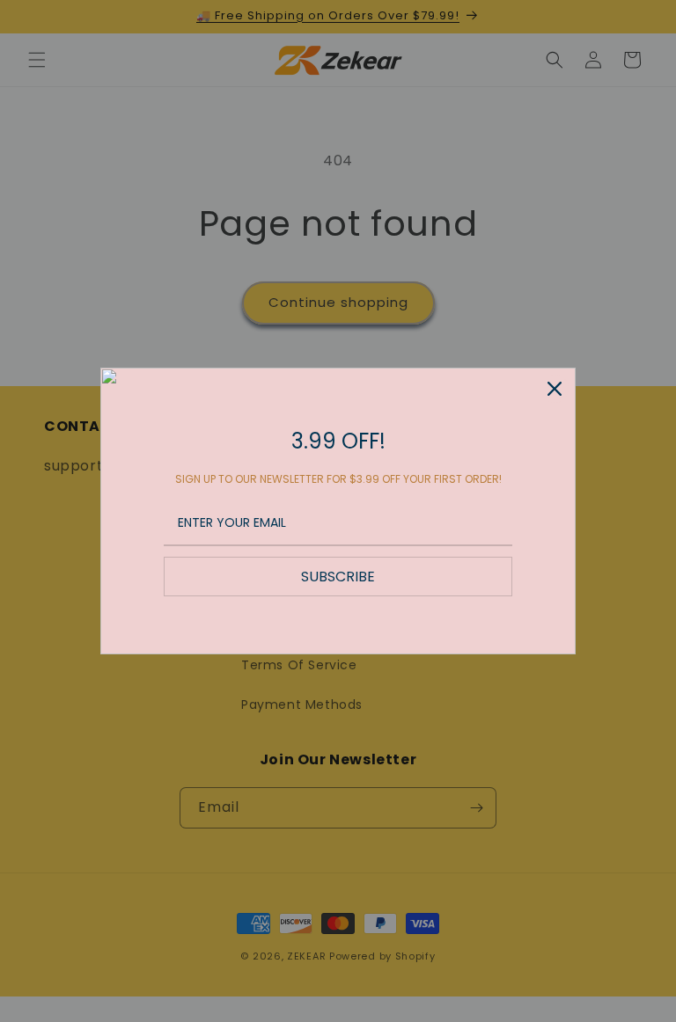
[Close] (554, 389)
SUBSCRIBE (338, 576)
